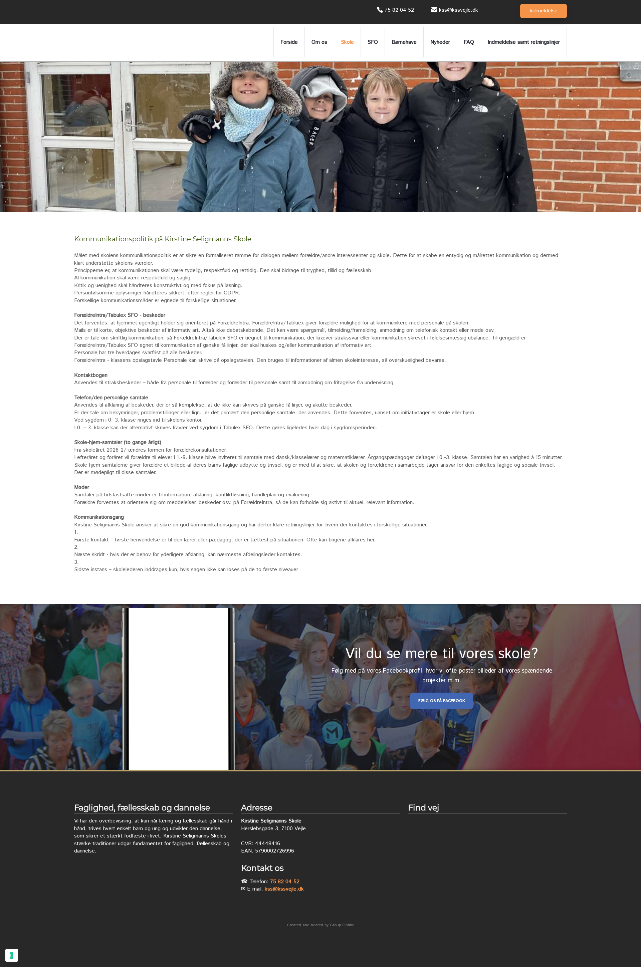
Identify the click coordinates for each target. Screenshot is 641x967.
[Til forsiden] (114, 42)
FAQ (469, 42)
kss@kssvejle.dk (284, 889)
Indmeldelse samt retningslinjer (524, 42)
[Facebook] (80, 12)
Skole (347, 42)
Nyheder (440, 42)
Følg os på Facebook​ (441, 701)
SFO (373, 42)
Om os (319, 42)
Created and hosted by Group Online (320, 925)
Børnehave (404, 42)
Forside (289, 42)
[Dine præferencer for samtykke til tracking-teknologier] (11, 955)
